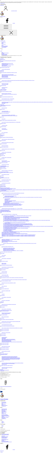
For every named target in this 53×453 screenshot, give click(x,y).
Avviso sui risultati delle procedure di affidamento (10, 200)
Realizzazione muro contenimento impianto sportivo (9, 248)
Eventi (2, 426)
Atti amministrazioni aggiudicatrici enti (4, 210)
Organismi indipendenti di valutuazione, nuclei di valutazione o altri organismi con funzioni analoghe (11, 277)
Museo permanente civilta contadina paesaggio (5, 211)
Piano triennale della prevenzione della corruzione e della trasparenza (9, 356)
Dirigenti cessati (2, 104)
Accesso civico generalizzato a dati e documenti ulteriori (8, 363)
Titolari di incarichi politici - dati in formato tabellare (8, 74)
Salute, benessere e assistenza (5, 417)
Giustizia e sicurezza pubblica (5, 415)
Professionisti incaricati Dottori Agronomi (5, 187)
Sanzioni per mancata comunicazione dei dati (5, 78)
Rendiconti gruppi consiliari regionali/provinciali (5, 81)
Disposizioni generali (2, 59)
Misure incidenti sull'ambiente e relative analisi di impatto (8, 339)
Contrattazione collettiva (3, 123)
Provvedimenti (2, 175)
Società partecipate (2, 158)
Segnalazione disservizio (4, 437)
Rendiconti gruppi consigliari (5, 83)
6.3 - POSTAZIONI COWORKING (7, 230)
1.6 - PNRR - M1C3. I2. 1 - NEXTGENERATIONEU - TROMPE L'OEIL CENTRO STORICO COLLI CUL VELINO (17, 215)
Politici (2, 404)
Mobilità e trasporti (4, 413)
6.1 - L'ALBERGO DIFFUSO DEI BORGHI (8, 216)
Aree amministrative (4, 402)
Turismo (3, 412)
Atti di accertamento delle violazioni (6, 359)
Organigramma (3, 88)
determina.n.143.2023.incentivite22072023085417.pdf (5, 386)
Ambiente (3, 416)
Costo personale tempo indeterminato (6, 111)
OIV (0, 130)
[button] (2, 42)
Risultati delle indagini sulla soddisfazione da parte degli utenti (9, 304)
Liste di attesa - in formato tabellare (6, 300)
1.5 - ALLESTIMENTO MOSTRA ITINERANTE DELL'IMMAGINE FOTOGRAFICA (15, 222)
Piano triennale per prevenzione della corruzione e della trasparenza (8, 60)
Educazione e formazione (4, 414)
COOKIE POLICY (2, 3)
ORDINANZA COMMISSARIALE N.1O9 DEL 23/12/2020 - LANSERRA (11, 239)
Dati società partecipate (4, 160)
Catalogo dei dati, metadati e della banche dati (7, 367)
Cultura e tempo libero (4, 409)
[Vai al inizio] (0, 390)
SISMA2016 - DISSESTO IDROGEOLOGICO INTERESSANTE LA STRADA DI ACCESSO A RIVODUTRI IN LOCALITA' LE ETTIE (19, 243)
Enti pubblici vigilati (2, 155)
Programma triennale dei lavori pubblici (9, 196)
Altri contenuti (2, 352)
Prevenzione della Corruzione (3, 354)
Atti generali (1, 61)
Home (2, 52)
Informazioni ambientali (3, 335)
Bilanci (1, 259)
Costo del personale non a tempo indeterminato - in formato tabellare (9, 115)
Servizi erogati (2, 287)
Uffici (2, 403)
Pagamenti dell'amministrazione (3, 305)
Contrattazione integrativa (3, 126)
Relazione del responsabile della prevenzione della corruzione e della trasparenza (11, 358)
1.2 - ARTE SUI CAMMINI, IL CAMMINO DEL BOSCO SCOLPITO (11, 218)
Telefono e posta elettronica (3, 89)
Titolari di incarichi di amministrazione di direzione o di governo (9, 75)
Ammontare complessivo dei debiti (6, 313)
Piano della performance (3, 140)
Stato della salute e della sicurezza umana (6, 341)
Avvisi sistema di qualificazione (8, 201)
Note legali (3, 440)
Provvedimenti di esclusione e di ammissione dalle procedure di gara (11, 203)
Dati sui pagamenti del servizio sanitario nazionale (6, 310)
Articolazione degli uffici (3, 85)
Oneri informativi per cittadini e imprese (4, 67)
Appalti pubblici (3, 411)
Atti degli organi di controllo (5, 84)
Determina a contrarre (7, 199)
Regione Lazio (2, 5)
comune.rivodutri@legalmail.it (5, 434)
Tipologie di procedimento (3, 168)
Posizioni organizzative (4, 54)
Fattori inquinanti (4, 338)
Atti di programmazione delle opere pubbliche (5, 322)
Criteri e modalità (2, 253)
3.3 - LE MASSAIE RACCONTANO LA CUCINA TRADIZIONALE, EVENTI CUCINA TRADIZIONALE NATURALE (17, 224)
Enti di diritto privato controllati (3, 162)
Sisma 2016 (1, 237)
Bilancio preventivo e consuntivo (4, 261)
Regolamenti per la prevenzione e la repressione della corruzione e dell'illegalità (11, 357)
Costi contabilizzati (2, 295)
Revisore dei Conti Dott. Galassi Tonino (6, 93)
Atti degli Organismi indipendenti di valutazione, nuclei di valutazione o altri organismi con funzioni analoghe (14, 279)
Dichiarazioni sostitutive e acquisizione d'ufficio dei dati (6, 172)
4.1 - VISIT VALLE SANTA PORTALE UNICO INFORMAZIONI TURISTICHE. (13, 225)
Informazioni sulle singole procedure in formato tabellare (6, 206)
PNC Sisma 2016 (2, 244)
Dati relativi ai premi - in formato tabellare (6, 152)
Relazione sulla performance (3, 143)
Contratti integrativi (4, 128)
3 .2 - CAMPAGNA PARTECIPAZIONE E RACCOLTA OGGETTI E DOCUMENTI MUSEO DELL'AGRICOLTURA (17, 223)
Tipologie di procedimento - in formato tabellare (7, 170)
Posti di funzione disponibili (5, 102)
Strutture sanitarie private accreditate (4, 344)
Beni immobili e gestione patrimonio (4, 268)
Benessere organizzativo (3, 153)
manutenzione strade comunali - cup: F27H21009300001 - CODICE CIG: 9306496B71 (13, 250)
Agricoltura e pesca (4, 418)
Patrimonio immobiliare (3, 269)
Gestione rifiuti (2, 301)
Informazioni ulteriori (7, 202)
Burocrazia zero (2, 70)
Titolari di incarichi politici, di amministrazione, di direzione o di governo (8, 72)
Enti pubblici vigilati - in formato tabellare (6, 157)
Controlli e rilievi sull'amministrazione (4, 276)
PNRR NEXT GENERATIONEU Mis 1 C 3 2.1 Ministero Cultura (9, 214)
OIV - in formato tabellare (5, 132)
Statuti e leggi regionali (4, 65)
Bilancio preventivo (4, 263)
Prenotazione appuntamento (5, 436)
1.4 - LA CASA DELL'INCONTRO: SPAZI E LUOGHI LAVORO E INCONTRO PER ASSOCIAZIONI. (15, 219)
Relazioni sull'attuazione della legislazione (6, 340)
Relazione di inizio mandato (5, 76)
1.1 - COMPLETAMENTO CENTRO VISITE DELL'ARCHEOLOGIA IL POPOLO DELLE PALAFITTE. (16, 217)
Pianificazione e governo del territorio (4, 329)
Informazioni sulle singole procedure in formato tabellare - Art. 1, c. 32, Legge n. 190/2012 (12, 208)
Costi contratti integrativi (4, 129)
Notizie (2, 421)
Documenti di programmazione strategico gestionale (8, 64)
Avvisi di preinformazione (8, 198)
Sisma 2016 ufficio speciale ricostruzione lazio (7, 240)
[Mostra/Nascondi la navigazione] (6, 27)
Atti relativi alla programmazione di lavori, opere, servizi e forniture (10, 194)
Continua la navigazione (3, 4)
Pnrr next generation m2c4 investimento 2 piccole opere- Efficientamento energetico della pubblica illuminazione (14, 233)
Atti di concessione (2, 256)
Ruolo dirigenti (3, 103)
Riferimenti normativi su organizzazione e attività (7, 63)
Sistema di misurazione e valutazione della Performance (6, 137)
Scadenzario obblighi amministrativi (6, 69)
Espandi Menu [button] (2, 58)
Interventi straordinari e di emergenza (4, 347)
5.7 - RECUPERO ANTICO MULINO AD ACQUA (9, 229)
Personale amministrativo (4, 405)
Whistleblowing (2, 370)
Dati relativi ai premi (2, 150)
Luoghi (2, 425)
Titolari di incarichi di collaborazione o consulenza (6, 91)
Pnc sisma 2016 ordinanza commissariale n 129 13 (7, 246)
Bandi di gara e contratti (3, 186)
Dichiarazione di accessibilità (5, 441)
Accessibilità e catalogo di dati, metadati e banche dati (6, 365)
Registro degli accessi (4, 364)
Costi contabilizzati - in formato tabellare (6, 297)
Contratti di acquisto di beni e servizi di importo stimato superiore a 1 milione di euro (12, 204)
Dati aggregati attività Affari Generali (4, 166)
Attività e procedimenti (2, 167)
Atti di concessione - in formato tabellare (6, 258)
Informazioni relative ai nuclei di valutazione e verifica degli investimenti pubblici (11, 321)
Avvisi (2, 422)
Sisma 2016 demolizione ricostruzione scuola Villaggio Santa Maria (9, 241)
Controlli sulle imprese (2, 184)
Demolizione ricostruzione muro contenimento (8, 249)
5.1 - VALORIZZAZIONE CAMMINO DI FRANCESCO (10, 227)
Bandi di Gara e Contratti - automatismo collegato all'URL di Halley (8, 188)
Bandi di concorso (2, 133)
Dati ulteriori (1, 369)
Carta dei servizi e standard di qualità (4, 288)
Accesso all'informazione (4, 46)
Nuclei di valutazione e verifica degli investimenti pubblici (6, 319)
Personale (3, 53)
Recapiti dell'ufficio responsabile (5, 174)
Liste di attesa (1, 298)
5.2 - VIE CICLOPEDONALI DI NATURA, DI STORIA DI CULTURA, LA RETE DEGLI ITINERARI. (15, 228)
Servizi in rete (1, 302)
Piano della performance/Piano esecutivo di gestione (8, 142)
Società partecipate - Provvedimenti (6, 161)
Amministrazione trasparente (5, 439)
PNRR (2, 45)
